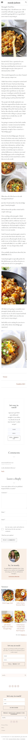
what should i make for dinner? (14, 713)
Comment (4, 492)
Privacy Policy (4, 725)
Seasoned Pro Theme (17, 739)
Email (3, 519)
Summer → (24, 635)
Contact (3, 730)
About (2, 727)
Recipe (5, 377)
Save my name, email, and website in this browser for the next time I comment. (14, 529)
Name (3, 512)
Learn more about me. (14, 576)
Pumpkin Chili (20, 384)
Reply (2, 471)
